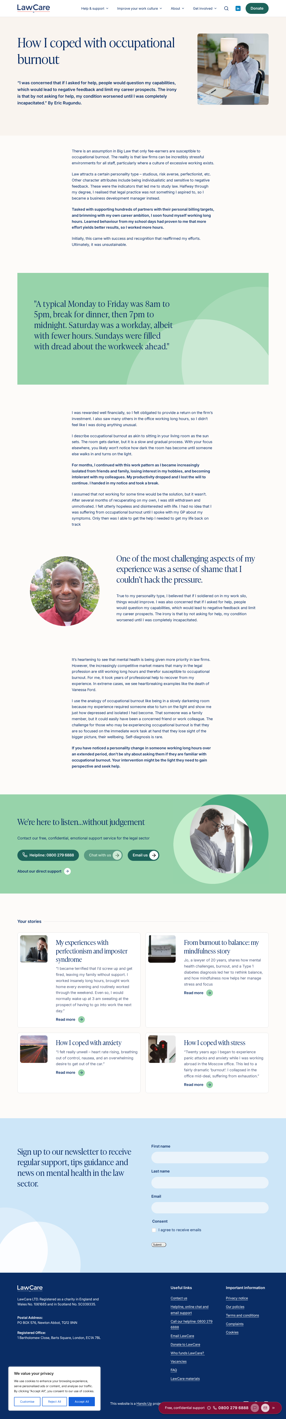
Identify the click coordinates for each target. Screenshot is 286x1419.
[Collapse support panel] (273, 1408)
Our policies (235, 1307)
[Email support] (265, 1408)
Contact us (179, 1298)
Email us (140, 855)
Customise (27, 1401)
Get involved (203, 8)
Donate (257, 8)
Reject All (54, 1401)
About (175, 8)
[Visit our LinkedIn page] (238, 8)
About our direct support (39, 871)
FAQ (174, 1370)
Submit (157, 1244)
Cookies (232, 1332)
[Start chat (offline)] (255, 1408)
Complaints (234, 1324)
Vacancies (179, 1361)
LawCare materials (185, 1378)
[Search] (226, 8)
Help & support (92, 8)
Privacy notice (237, 1298)
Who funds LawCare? (188, 1353)
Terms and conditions (242, 1315)
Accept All (82, 1401)
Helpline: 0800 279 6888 (52, 855)
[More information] (209, 1408)
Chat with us (100, 855)
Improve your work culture (137, 8)
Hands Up (144, 1403)
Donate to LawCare (185, 1344)
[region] (54, 1389)
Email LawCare (182, 1336)
